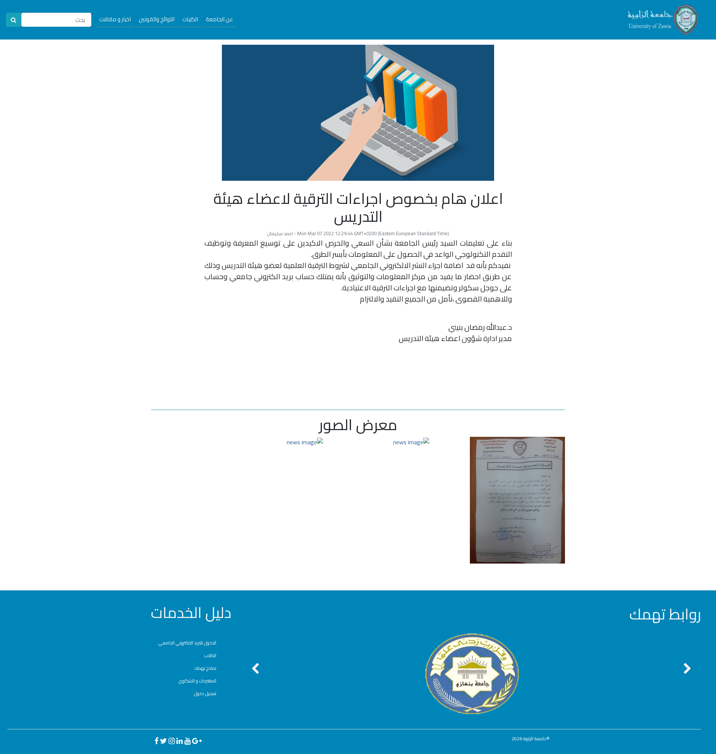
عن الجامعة (219, 19)
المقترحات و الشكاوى (197, 680)
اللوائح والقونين (157, 19)
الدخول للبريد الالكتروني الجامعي (187, 642)
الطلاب (210, 655)
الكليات (190, 19)
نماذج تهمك (205, 668)
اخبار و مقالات (115, 19)
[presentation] (255, 669)
